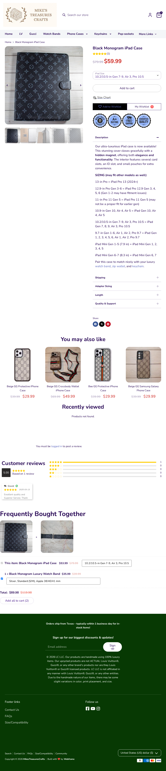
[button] (7, 85)
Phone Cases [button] (75, 34)
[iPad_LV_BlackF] (44, 85)
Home (8, 34)
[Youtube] (93, 709)
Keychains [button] (100, 34)
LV (21, 34)
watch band (103, 266)
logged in (56, 446)
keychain (138, 266)
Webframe (69, 759)
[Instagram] (98, 709)
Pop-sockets (126, 34)
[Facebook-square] (87, 709)
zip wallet (118, 266)
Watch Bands (51, 34)
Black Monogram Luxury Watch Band (34, 574)
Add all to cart (16, 601)
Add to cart (127, 88)
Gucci (32, 34)
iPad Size (99, 73)
